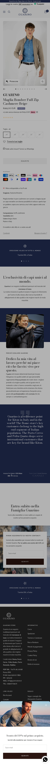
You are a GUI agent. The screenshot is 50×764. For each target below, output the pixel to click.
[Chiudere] (46, 705)
